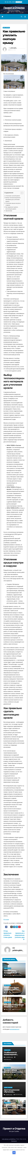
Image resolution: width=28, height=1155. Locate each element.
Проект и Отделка (14, 7)
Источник (6, 919)
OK (14, 1152)
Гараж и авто (7, 1067)
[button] (21, 16)
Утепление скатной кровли (13, 195)
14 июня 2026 (9, 1109)
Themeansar (14, 1141)
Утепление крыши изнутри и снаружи (13, 204)
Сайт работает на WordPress (9, 1139)
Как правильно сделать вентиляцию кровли (12, 208)
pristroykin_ (13, 48)
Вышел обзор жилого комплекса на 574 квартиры (13, 1072)
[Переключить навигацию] (25, 16)
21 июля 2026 (9, 1057)
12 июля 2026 (9, 1074)
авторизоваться (14, 1029)
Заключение (9, 210)
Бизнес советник (8, 1087)
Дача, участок (6, 27)
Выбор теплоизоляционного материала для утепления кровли (13, 199)
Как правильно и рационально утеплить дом (19, 934)
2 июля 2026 (9, 1094)
